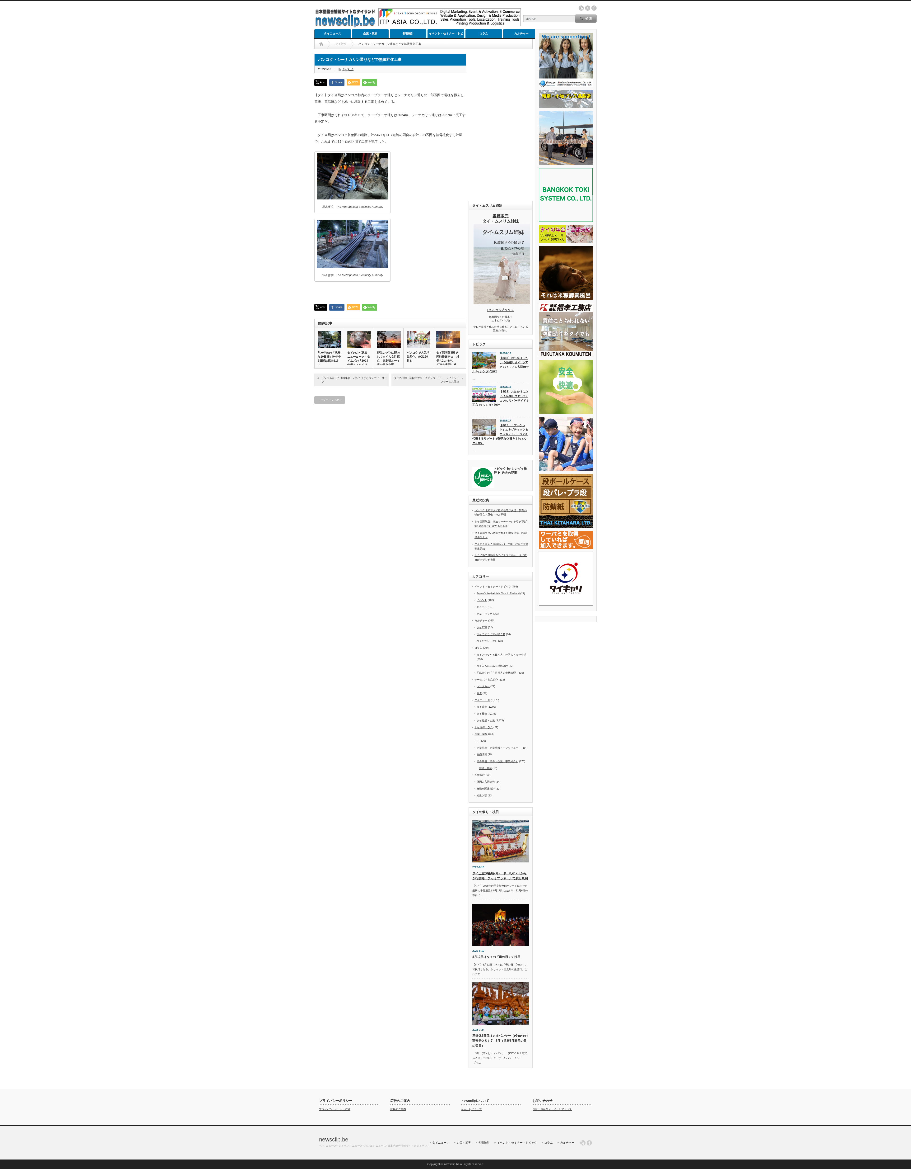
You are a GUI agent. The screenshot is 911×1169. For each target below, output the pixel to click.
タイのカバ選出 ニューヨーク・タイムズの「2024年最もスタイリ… (358, 358)
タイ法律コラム (483, 727)
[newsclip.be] (345, 26)
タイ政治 (482, 706)
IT (478, 740)
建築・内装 (485, 768)
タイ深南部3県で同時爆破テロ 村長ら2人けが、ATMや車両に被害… (447, 360)
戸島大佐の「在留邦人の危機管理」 (497, 672)
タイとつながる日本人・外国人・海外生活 (501, 654)
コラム (483, 33)
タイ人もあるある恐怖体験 (492, 665)
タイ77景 (482, 627)
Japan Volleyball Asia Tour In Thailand (498, 593)
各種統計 (408, 33)
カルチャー (521, 33)
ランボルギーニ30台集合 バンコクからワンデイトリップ (354, 380)
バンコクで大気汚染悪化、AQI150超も (418, 356)
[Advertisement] (501, 125)
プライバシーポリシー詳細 (334, 1109)
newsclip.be (333, 1139)
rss (581, 8)
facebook (594, 8)
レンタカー (483, 686)
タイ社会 (348, 69)
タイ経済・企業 (486, 720)
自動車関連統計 (486, 788)
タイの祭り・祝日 (487, 640)
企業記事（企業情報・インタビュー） (499, 747)
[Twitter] (583, 1142)
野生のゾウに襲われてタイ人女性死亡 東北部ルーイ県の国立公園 (388, 358)
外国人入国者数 (486, 781)
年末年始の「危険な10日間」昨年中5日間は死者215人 (329, 358)
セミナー (482, 607)
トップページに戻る (329, 399)
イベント (482, 600)
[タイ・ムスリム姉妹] (501, 303)
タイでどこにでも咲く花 (491, 634)
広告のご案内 (398, 1109)
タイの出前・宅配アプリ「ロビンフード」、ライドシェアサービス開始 (426, 380)
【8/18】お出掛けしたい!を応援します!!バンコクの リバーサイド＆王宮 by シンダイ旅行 (500, 398)
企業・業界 (370, 33)
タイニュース (332, 33)
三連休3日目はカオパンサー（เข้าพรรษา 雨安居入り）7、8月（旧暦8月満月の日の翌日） (500, 1040)
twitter (587, 8)
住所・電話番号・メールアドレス (552, 1109)
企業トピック (484, 613)
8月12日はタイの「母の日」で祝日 (496, 957)
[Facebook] (589, 1142)
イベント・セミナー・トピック (446, 35)
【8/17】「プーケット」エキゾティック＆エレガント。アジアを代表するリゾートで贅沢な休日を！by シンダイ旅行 (500, 434)
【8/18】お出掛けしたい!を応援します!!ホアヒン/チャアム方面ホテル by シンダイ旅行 (500, 364)
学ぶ (479, 693)
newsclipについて (471, 1109)
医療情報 (482, 754)
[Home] (321, 44)
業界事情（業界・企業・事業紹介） (497, 761)
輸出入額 (482, 795)
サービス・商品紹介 (486, 679)
